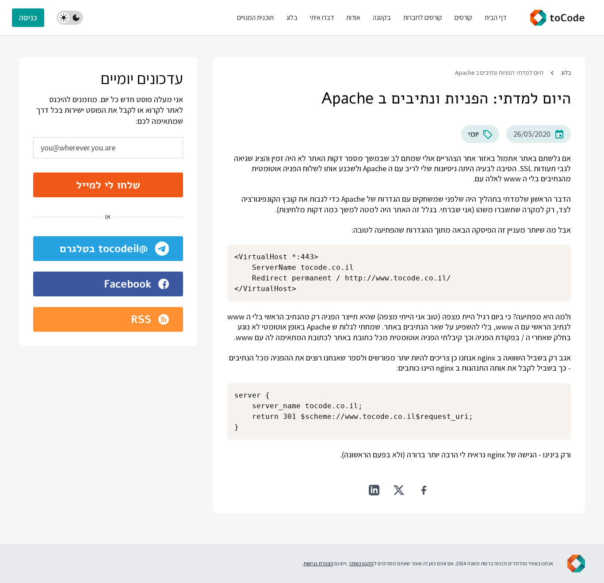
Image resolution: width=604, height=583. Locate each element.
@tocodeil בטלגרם (104, 249)
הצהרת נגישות (318, 563)
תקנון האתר (361, 563)
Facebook (127, 284)
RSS (141, 319)
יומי (473, 134)
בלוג (566, 73)
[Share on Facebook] (423, 490)
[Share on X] (399, 490)
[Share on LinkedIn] (374, 490)
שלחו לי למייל (108, 185)
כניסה (28, 17)
